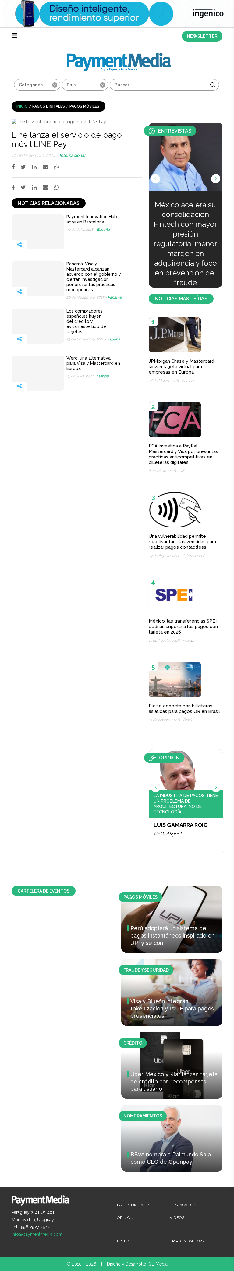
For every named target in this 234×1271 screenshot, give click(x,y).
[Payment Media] (119, 55)
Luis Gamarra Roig (181, 825)
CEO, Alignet (168, 834)
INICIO (22, 106)
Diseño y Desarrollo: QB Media (137, 1264)
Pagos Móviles (84, 106)
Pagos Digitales (48, 106)
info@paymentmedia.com (37, 1234)
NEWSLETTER (202, 36)
